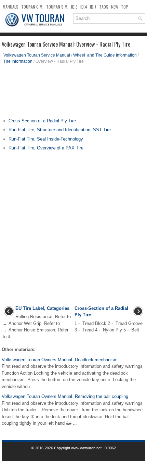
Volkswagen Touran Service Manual (36, 55)
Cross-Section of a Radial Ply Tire (42, 120)
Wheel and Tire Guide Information (105, 55)
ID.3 (74, 7)
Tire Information (17, 61)
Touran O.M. (32, 7)
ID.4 (83, 7)
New (114, 7)
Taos (103, 7)
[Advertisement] (73, 93)
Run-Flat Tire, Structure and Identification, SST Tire (60, 129)
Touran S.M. (57, 7)
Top (124, 7)
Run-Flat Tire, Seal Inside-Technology (46, 139)
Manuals (10, 7)
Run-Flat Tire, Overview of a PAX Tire (46, 147)
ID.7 (93, 7)
